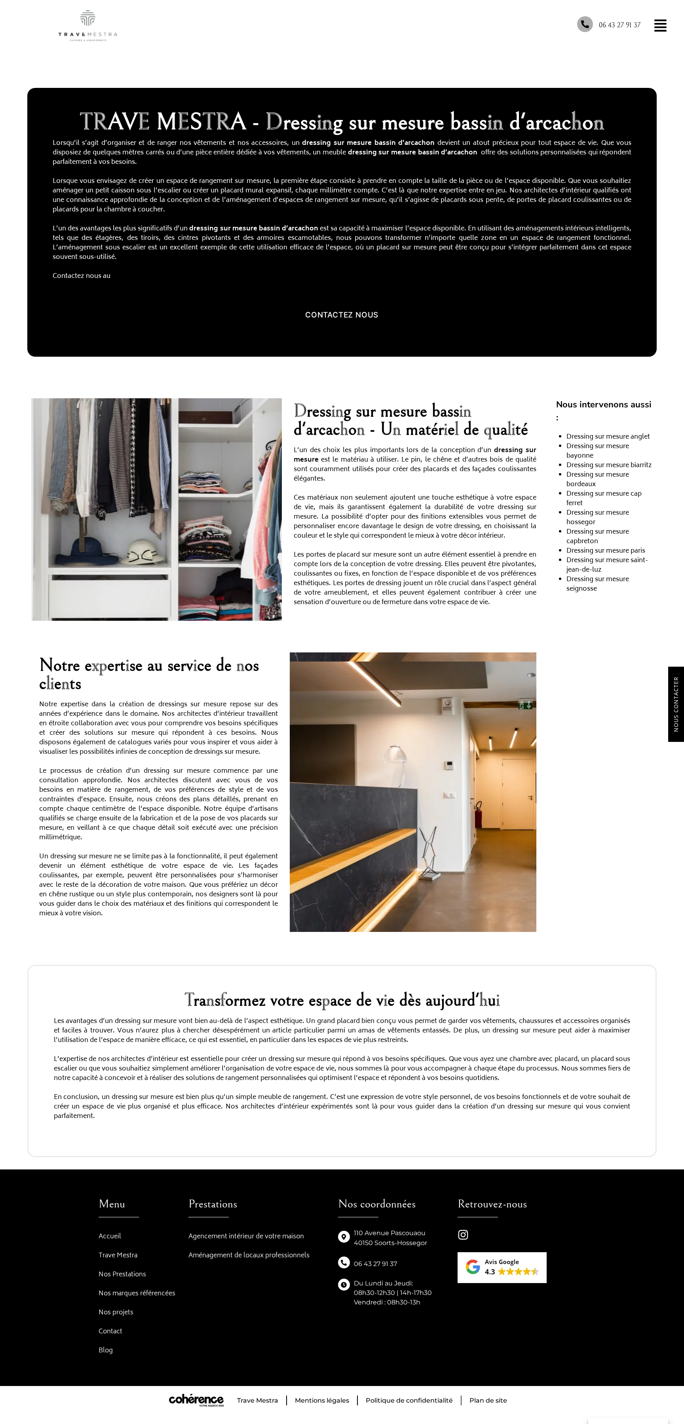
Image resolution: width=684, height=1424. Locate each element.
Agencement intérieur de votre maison (246, 1236)
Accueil (110, 1236)
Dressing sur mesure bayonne (597, 451)
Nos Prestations (122, 1274)
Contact (110, 1331)
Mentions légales (322, 1400)
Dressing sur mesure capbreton (597, 537)
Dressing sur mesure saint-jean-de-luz (607, 565)
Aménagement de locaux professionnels (249, 1255)
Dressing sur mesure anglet (608, 437)
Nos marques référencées (137, 1293)
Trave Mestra (118, 1255)
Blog (106, 1350)
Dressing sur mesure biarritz (609, 465)
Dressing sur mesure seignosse (597, 584)
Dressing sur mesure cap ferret (604, 499)
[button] (341, 314)
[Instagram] (463, 1234)
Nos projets (116, 1312)
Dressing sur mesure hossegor (597, 518)
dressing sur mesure (337, 143)
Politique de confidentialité (409, 1400)
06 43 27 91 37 (619, 25)
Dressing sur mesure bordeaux (597, 480)
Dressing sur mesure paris (605, 551)
